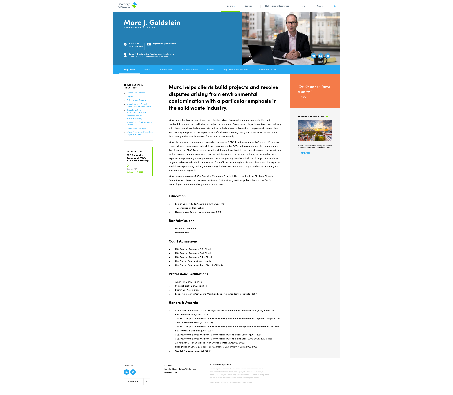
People (229, 5)
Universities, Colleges (136, 128)
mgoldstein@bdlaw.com (164, 43)
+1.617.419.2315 (136, 46)
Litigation (131, 96)
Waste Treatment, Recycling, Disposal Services (140, 133)
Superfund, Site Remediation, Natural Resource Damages (136, 112)
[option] (291, 38)
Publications (165, 69)
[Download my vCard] (320, 55)
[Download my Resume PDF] (313, 55)
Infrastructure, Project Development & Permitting (139, 105)
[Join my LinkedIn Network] (327, 55)
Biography (129, 69)
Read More (305, 153)
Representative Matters (235, 69)
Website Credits (171, 373)
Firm (303, 5)
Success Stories (190, 69)
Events (210, 69)
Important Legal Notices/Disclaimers (180, 369)
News (147, 69)
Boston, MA (134, 43)
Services (249, 5)
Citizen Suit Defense (136, 92)
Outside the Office (267, 69)
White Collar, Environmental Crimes (139, 123)
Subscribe (133, 382)
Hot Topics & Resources (277, 5)
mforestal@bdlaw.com (157, 56)
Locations (168, 365)
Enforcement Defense (136, 100)
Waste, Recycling (134, 118)
